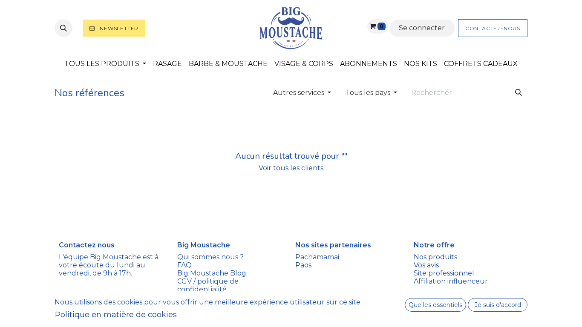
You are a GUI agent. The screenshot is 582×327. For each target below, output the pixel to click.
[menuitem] (105, 63)
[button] (63, 28)
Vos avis (427, 265)
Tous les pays (368, 93)
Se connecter (422, 28)
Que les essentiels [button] (435, 305)
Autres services (298, 93)
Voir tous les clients (291, 168)
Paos (303, 265)
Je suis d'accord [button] (498, 305)
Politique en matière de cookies (116, 314)
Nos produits (435, 257)
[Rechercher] (518, 93)
